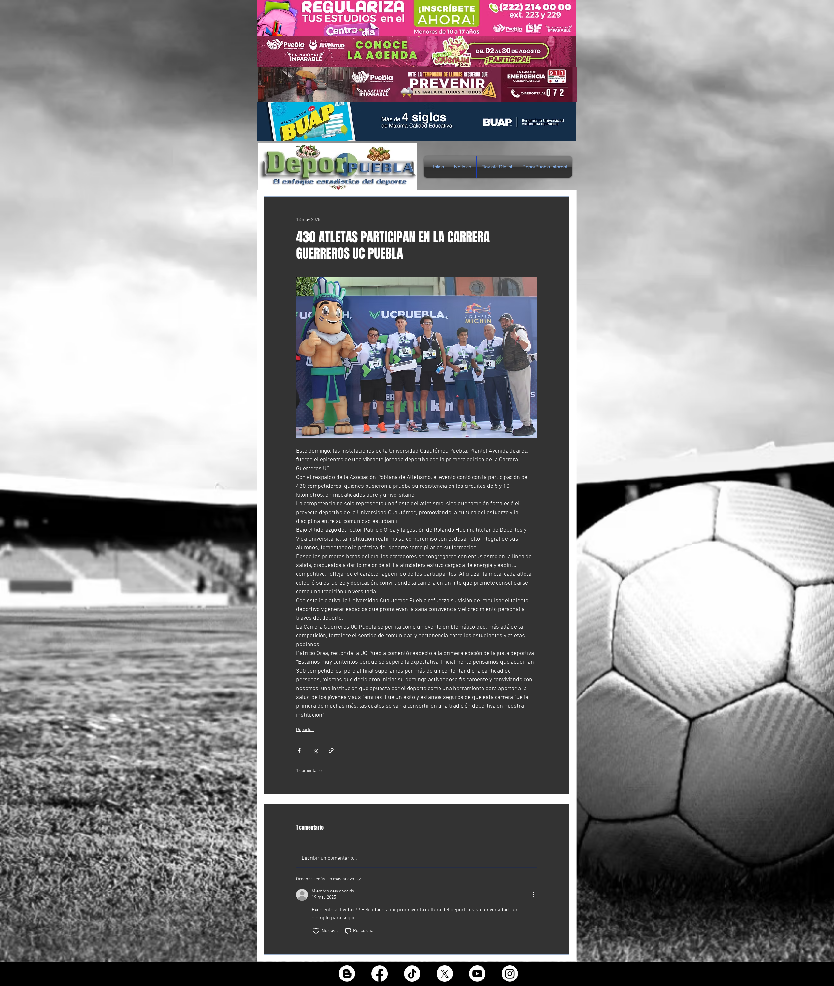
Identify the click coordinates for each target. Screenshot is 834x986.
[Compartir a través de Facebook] (299, 750)
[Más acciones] (533, 895)
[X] (445, 973)
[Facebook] (379, 973)
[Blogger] (347, 973)
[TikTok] (412, 973)
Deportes (305, 729)
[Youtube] (477, 973)
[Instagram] (510, 973)
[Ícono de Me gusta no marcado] (316, 931)
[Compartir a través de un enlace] (331, 750)
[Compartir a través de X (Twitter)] (315, 750)
